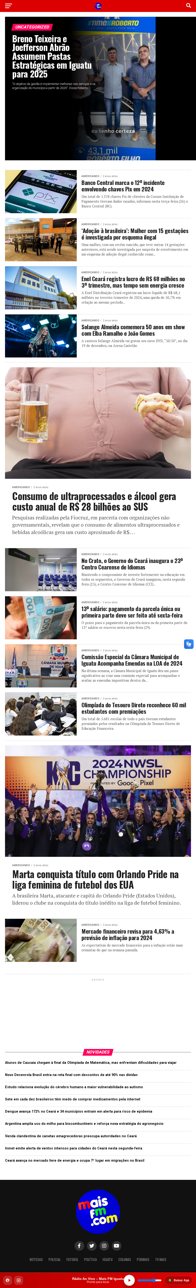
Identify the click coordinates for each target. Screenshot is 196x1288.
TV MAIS (160, 1259)
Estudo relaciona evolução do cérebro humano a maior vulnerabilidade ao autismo (74, 1087)
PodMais (143, 1259)
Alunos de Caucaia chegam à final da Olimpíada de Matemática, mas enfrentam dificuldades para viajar (91, 1063)
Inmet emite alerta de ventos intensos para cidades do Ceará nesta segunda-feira (73, 1148)
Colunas (124, 1259)
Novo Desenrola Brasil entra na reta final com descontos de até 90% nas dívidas (71, 1075)
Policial (55, 1259)
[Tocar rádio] (129, 1280)
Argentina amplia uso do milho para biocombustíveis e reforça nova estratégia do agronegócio (84, 1124)
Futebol (72, 1259)
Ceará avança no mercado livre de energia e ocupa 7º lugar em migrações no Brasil (74, 1161)
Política (90, 1259)
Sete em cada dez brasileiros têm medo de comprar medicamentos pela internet (72, 1099)
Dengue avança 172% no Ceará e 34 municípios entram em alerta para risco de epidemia (78, 1112)
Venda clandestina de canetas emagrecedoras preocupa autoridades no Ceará (71, 1136)
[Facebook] (7, 1280)
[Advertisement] (98, 1012)
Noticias (36, 1259)
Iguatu (108, 1259)
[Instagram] (18, 1280)
